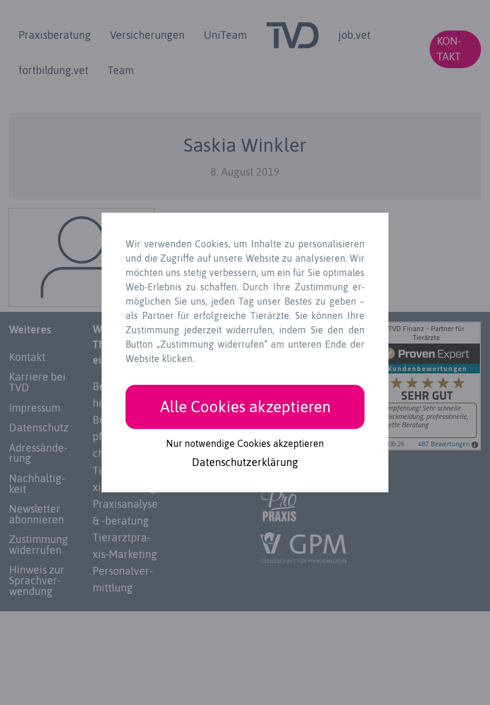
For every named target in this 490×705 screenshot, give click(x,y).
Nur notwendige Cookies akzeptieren (245, 443)
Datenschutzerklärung (245, 463)
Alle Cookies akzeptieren (245, 406)
